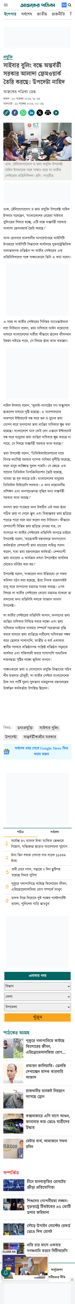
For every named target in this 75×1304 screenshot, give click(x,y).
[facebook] (14, 112)
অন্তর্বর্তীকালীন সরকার (40, 737)
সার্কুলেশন (57, 1270)
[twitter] (39, 112)
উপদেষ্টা (11, 737)
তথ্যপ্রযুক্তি (25, 728)
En (64, 4)
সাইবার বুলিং (49, 728)
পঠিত (20, 832)
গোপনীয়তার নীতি (55, 1277)
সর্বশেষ (54, 832)
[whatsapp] (23, 112)
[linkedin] (31, 112)
